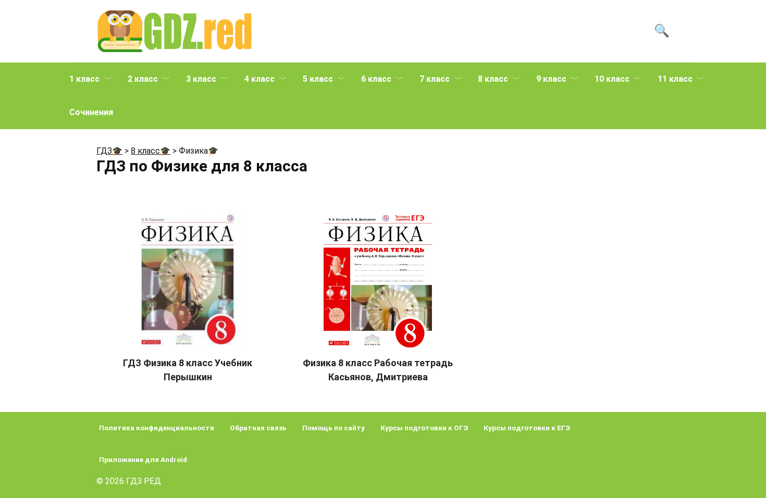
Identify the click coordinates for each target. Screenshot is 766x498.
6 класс (376, 79)
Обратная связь (258, 428)
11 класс (675, 79)
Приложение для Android (143, 459)
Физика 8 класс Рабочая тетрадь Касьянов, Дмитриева (378, 369)
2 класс (143, 79)
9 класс (551, 79)
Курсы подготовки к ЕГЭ (527, 428)
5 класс (318, 79)
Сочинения (91, 112)
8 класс (493, 79)
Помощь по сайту (333, 428)
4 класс (259, 79)
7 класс (434, 79)
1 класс (84, 79)
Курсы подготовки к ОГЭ (424, 428)
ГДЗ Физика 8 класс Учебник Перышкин (187, 369)
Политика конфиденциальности (156, 428)
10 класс (612, 79)
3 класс (201, 79)
